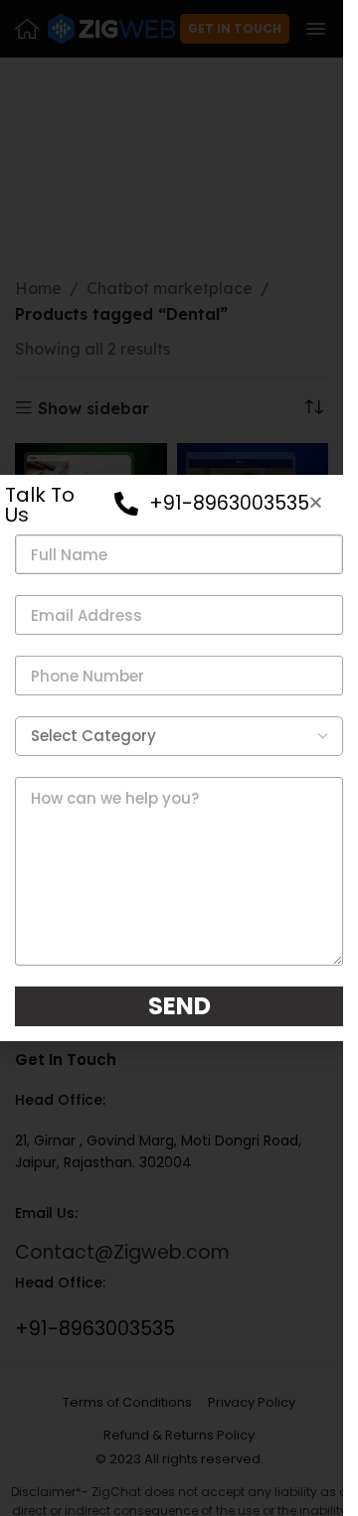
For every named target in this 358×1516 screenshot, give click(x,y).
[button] (315, 502)
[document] (171, 758)
